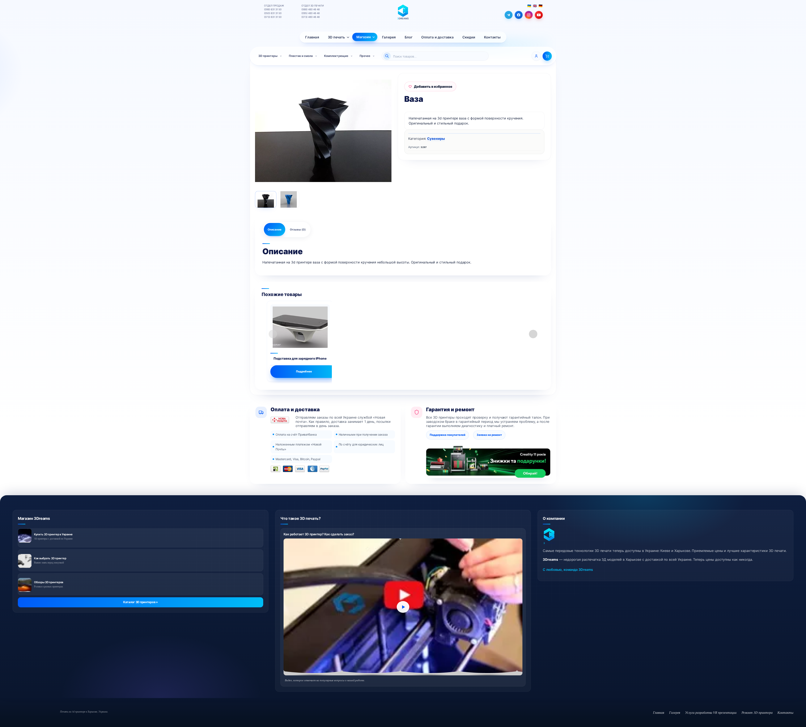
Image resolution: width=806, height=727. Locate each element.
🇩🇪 (540, 6)
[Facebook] (519, 15)
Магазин (363, 37)
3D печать (336, 37)
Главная (312, 37)
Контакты (492, 37)
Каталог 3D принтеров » (140, 602)
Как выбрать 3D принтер (50, 558)
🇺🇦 (529, 6)
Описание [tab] (274, 229)
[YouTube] (539, 15)
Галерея (389, 37)
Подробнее (304, 371)
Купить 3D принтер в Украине (53, 534)
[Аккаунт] (536, 56)
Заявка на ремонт (489, 434)
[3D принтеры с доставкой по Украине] (24, 536)
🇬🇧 (535, 6)
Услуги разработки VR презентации (710, 712)
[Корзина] (547, 56)
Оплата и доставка (437, 37)
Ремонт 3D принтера (757, 712)
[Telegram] (509, 15)
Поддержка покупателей (447, 434)
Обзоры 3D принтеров (48, 582)
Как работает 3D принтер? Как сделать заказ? (319, 534)
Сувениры (436, 138)
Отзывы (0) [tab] (298, 229)
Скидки (468, 37)
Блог (409, 37)
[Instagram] (529, 15)
